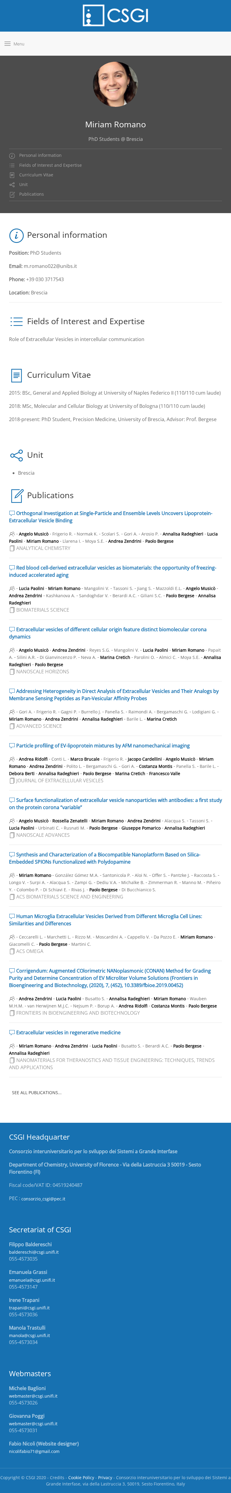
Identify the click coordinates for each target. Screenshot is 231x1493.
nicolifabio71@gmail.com (34, 1451)
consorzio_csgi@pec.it (43, 1199)
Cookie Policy (81, 1477)
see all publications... (37, 1092)
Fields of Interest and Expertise (50, 165)
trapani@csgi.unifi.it (29, 1308)
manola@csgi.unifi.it (29, 1335)
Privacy (105, 1477)
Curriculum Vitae (35, 175)
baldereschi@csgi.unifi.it (34, 1252)
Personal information (40, 155)
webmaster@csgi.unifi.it (33, 1396)
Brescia (26, 473)
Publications (31, 194)
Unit (23, 184)
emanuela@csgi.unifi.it (32, 1280)
